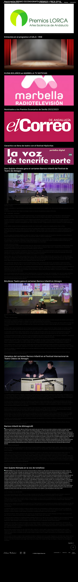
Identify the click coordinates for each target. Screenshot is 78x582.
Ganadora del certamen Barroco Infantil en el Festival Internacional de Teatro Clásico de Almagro (36, 357)
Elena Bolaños (43, 2)
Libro (60, 2)
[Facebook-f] (21, 553)
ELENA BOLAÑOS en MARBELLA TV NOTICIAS (25, 73)
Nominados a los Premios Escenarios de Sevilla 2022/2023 (31, 109)
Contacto (73, 2)
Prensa (66, 2)
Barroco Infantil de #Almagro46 (18, 426)
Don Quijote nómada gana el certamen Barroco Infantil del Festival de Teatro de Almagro (36, 169)
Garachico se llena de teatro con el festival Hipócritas (28, 145)
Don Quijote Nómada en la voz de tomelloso (24, 468)
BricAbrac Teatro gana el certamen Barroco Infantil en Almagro (33, 281)
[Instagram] (24, 553)
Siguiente (71, 543)
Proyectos (54, 2)
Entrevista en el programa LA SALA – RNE (23, 37)
